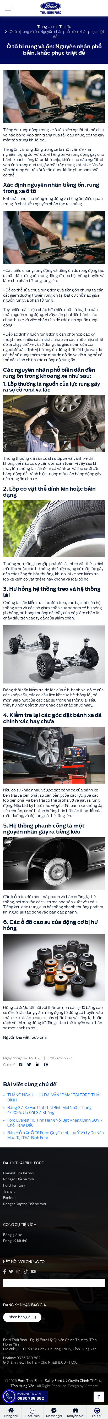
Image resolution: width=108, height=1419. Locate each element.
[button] (54, 237)
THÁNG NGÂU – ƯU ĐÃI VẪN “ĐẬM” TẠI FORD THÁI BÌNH (53, 1097)
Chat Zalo (32, 1416)
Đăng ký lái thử (15, 1241)
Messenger (54, 1416)
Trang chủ (45, 27)
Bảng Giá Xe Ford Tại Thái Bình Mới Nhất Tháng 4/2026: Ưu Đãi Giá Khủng (49, 1110)
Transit (9, 1191)
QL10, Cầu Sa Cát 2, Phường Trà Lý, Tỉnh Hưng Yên (55, 1349)
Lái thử (97, 1416)
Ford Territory (14, 1185)
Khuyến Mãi (75, 1416)
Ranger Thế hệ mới (18, 1179)
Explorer (10, 1198)
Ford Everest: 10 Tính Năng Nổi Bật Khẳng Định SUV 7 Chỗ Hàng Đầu (54, 1123)
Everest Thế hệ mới (18, 1173)
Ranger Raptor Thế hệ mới (24, 1204)
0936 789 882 (28, 1358)
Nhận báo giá (19, 1317)
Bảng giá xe (12, 1235)
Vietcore (91, 1386)
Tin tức (65, 27)
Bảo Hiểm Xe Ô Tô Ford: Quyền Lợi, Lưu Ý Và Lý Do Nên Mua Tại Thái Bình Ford (55, 1135)
